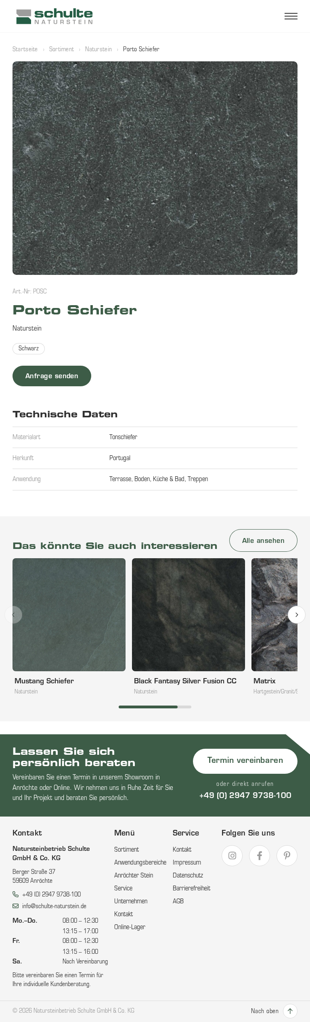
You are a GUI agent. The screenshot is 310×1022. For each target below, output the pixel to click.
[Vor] (297, 615)
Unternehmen (130, 901)
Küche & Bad (168, 479)
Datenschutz (188, 876)
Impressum (187, 863)
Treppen (198, 479)
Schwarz (29, 349)
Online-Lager (129, 927)
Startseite (25, 50)
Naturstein (98, 50)
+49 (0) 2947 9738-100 (245, 796)
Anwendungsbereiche (140, 863)
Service (123, 889)
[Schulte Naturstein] (55, 16)
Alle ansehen (263, 541)
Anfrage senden (52, 376)
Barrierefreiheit (191, 889)
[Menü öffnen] (291, 16)
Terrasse (120, 479)
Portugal (119, 458)
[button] (155, 168)
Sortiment (61, 50)
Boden (142, 479)
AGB (178, 901)
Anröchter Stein (133, 876)
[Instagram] (232, 855)
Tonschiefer (123, 437)
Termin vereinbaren (245, 761)
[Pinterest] (286, 855)
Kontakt (123, 914)
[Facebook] (259, 855)
